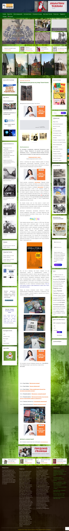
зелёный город (6, 336)
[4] (34, 142)
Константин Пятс (56, 281)
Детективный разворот (58, 124)
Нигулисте (54, 284)
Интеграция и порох (57, 133)
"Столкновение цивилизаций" (40, 401)
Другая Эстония (56, 126)
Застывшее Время (57, 130)
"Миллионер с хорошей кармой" (38, 393)
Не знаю (56, 330)
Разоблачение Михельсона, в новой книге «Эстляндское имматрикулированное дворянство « (12, 460)
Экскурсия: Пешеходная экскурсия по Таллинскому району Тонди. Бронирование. (29, 48)
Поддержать (62, 14)
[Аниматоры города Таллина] (50, 6)
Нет (55, 328)
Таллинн (56, 293)
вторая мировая (60, 298)
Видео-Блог (9, 14)
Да (54, 325)
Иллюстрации (6, 343)
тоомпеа (63, 312)
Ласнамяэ (63, 281)
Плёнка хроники (56, 151)
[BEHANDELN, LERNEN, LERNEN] (59, 173)
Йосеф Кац (55, 279)
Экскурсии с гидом (28, 50)
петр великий (62, 308)
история (57, 302)
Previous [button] (4, 106)
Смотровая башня (27, 14)
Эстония (60, 297)
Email (57, 247)
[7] (36, 142)
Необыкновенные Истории (58, 282)
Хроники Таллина (12, 49)
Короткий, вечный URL (25, 80)
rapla (4, 334)
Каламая (4, 16)
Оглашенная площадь (37, 14)
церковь (54, 314)
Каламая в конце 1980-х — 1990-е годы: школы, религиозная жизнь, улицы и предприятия (9, 198)
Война (57, 276)
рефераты (62, 311)
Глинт (4, 340)
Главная (4, 14)
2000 (60, 274)
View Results (59, 335)
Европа (54, 128)
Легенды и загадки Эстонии (44, 50)
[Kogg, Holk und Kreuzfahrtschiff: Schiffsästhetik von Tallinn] (59, 200)
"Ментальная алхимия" (34, 383)
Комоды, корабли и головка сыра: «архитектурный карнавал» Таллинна (61, 460)
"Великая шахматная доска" (39, 404)
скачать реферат (57, 312)
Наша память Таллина (57, 149)
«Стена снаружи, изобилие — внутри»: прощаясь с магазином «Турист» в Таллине (29, 460)
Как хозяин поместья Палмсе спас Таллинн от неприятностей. (45, 48)
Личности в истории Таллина (61, 50)
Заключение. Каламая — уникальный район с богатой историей (58, 479)
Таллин (59, 291)
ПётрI (60, 284)
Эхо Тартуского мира (13, 48)
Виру (54, 276)
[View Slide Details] (6, 106)
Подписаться (58, 264)
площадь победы (58, 309)
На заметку (55, 146)
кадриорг (61, 304)
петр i (58, 308)
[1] (32, 142)
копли (54, 306)
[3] (33, 142)
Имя (57, 242)
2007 (62, 274)
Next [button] (14, 106)
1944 (56, 274)
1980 (58, 274)
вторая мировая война (59, 300)
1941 (53, 274)
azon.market (37, 182)
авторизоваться (44, 441)
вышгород (54, 302)
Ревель (55, 288)
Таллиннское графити (57, 155)
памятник (55, 308)
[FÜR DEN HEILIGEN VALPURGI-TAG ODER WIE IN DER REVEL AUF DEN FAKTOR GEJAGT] (59, 182)
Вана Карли (5, 338)
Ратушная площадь (58, 286)
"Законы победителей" (34, 386)
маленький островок (60, 306)
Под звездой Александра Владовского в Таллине (46, 460)
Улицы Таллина (61, 295)
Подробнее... (11, 322)
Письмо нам (56, 14)
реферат (58, 311)
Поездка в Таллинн (57, 153)
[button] (68, 150)
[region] (9, 106)
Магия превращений (18, 14)
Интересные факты (57, 135)
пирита (54, 309)
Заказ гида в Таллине (47, 14)
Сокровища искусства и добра (62, 48)
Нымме (57, 284)
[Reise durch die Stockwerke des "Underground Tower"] (59, 209)
